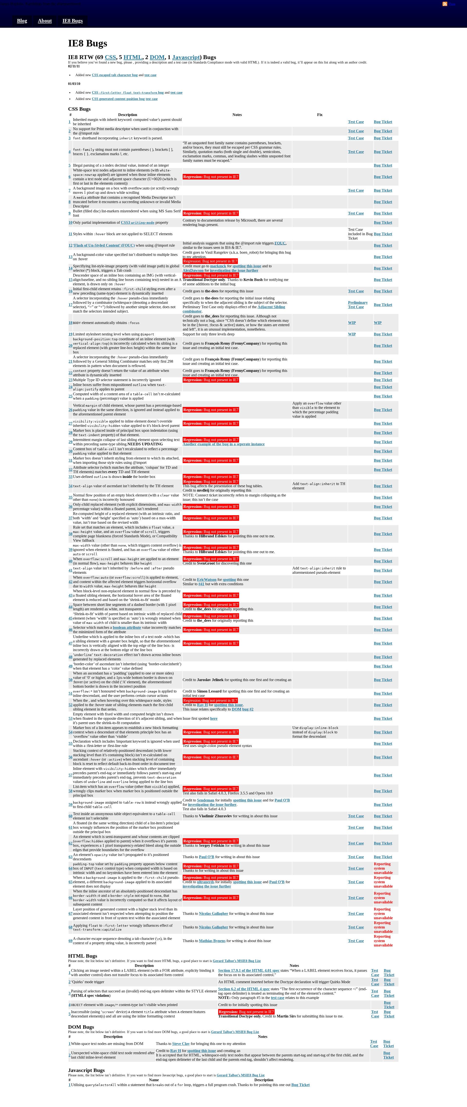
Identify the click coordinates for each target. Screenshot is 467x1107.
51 (70, 693)
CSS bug (128, 92)
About (45, 20)
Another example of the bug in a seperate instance (224, 444)
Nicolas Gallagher (213, 913)
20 (70, 345)
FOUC (280, 243)
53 (70, 718)
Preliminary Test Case (358, 304)
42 (70, 582)
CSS (110, 57)
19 (70, 334)
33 (70, 477)
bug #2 (247, 709)
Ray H (202, 705)
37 (70, 518)
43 (70, 595)
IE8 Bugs (73, 20)
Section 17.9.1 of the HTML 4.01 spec (248, 970)
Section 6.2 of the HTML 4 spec (244, 989)
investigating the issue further (234, 270)
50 (70, 680)
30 (70, 451)
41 (70, 570)
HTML (133, 57)
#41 (201, 584)
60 (70, 816)
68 (70, 927)
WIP (352, 323)
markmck (218, 266)
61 (70, 827)
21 (70, 361)
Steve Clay (181, 1044)
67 (70, 913)
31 (70, 460)
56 (70, 757)
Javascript (186, 57)
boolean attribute (127, 627)
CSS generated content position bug (118, 99)
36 (70, 506)
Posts (452, 3)
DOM (157, 57)
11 (70, 234)
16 (70, 291)
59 (70, 804)
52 (70, 705)
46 (70, 630)
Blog (22, 20)
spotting (229, 579)
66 (70, 898)
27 (70, 423)
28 (70, 433)
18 (70, 323)
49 (70, 666)
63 (70, 857)
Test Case (356, 122)
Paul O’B (282, 800)
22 (70, 373)
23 (70, 380)
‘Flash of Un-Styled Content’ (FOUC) (104, 245)
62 (70, 843)
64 (70, 868)
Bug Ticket (383, 122)
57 (70, 775)
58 (70, 791)
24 (70, 387)
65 (70, 882)
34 (70, 486)
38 (70, 534)
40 (70, 561)
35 (70, 497)
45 (70, 618)
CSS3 (137, 222)
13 (70, 257)
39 (70, 550)
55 (70, 743)
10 (70, 222)
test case (150, 75)
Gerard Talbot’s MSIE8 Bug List (237, 961)
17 (70, 305)
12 (70, 245)
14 (70, 268)
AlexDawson (193, 270)
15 (70, 280)
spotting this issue (247, 266)
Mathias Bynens (212, 941)
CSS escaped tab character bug (115, 75)
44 (70, 607)
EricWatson (206, 579)
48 (70, 657)
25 (70, 396)
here (213, 718)
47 (70, 643)
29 (70, 442)
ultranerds (205, 882)
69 (70, 941)
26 (70, 410)
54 (70, 732)
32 (70, 470)
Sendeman (205, 800)
